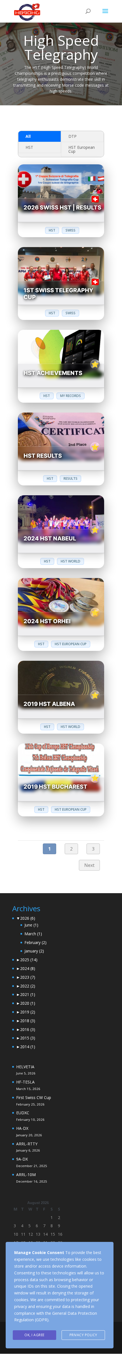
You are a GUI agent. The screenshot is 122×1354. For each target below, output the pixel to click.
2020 (27, 1003)
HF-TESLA (25, 1082)
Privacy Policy (83, 1335)
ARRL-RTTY (26, 1143)
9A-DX (22, 1159)
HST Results (43, 455)
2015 (27, 1038)
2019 (27, 1012)
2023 (27, 977)
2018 (27, 1020)
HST (29, 147)
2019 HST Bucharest (55, 786)
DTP (72, 136)
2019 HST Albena (49, 704)
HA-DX (22, 1128)
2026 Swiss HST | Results (62, 207)
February (35, 942)
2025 (28, 959)
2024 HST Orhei (47, 621)
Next (89, 865)
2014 (27, 1046)
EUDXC (22, 1112)
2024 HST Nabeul (50, 538)
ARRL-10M (26, 1174)
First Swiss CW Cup (33, 1097)
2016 (27, 1029)
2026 (27, 918)
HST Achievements (53, 373)
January (34, 951)
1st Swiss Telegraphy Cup (58, 293)
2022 (27, 986)
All (28, 136)
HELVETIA (25, 1066)
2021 (27, 994)
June (31, 925)
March (33, 933)
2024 (27, 968)
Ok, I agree (34, 1335)
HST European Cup (81, 149)
